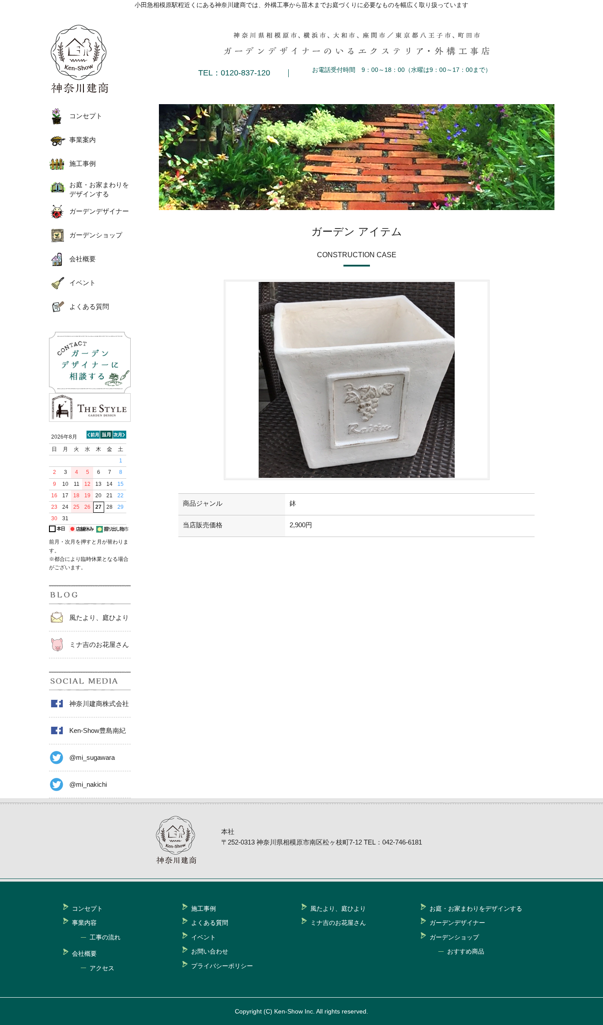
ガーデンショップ (95, 235)
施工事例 (82, 163)
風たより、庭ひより (99, 617)
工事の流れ (105, 937)
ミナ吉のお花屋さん (99, 644)
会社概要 (82, 259)
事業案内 (82, 139)
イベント (82, 282)
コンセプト (85, 116)
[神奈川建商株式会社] (86, 59)
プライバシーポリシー (222, 965)
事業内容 (84, 922)
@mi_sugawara (92, 757)
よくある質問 (89, 306)
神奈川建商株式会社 (99, 703)
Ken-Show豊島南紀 (97, 730)
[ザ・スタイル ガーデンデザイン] (90, 419)
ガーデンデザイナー (99, 211)
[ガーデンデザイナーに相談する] (90, 390)
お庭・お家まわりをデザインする (99, 189)
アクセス (102, 968)
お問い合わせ (209, 951)
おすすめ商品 (465, 951)
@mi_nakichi (88, 784)
